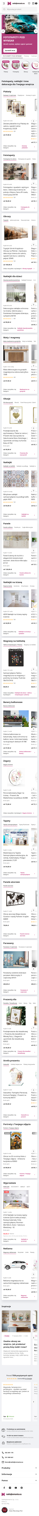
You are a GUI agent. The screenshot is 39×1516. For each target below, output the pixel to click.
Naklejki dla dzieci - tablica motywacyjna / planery (23, 694)
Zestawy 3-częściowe (9, 95)
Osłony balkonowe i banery (25, 752)
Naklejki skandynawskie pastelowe (24, 329)
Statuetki (6, 1064)
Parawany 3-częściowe (10, 947)
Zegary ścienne (8, 765)
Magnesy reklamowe (9, 1252)
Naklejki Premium (27, 280)
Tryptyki (5, 220)
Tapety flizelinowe (24, 824)
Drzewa (32, 586)
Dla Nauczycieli (8, 402)
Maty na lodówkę (27, 341)
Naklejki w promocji (24, 1240)
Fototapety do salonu (9, 159)
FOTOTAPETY (15, 1187)
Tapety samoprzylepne (10, 824)
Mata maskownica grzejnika (12, 341)
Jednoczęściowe (14, 220)
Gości (20, 1003)
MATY (28, 1187)
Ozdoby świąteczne (16, 1064)
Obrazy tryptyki (27, 268)
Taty (30, 1003)
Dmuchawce (24, 586)
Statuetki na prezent (25, 1116)
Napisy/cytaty (7, 586)
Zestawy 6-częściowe (32, 95)
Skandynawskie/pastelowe (11, 280)
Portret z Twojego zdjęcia (11, 1128)
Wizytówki (21, 1252)
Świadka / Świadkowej (10, 1003)
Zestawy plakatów (25, 147)
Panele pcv (17, 527)
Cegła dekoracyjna (27, 527)
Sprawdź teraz (10, 50)
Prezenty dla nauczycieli (24, 454)
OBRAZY (22, 1187)
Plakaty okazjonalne (29, 1064)
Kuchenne (16, 586)
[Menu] (4, 3)
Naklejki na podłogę (22, 466)
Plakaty (32, 1252)
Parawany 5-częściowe (25, 947)
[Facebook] (4, 1487)
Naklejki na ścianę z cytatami (25, 632)
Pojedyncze (21, 95)
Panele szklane (8, 527)
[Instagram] (9, 1487)
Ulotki (26, 1252)
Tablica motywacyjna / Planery (12, 645)
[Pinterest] (21, 1487)
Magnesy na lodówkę (30, 645)
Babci (34, 1003)
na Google (28, 1379)
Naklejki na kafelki (9, 466)
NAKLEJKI (6, 1187)
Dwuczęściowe (25, 220)
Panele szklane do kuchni (25, 574)
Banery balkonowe (9, 706)
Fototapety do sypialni (24, 159)
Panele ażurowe (8, 886)
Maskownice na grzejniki (24, 390)
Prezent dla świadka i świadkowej (24, 1052)
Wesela (17, 402)
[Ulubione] (29, 3)
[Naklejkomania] (19, 1494)
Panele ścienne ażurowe (24, 935)
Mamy (25, 1003)
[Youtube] (15, 1487)
